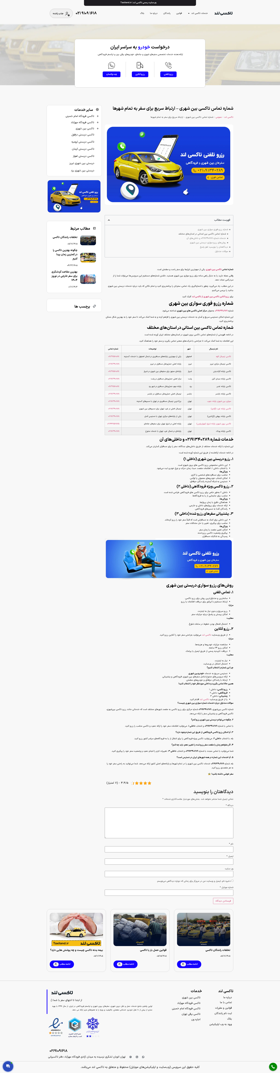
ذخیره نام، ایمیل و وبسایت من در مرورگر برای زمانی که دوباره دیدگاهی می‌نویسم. (194, 881)
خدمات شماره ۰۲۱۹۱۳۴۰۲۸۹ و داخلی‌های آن (206, 238)
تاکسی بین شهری (214, 269)
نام (231, 844)
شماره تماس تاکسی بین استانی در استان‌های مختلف (202, 234)
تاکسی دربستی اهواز (83, 156)
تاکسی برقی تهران (191, 1014)
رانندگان (166, 13)
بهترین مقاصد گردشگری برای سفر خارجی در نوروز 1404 (64, 276)
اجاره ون (195, 1019)
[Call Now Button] (273, 1067)
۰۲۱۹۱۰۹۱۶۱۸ (58, 1051)
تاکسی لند (228, 117)
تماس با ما (226, 1002)
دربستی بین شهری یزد (82, 171)
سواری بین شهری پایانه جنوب (219, 401)
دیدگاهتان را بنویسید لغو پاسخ (214, 247)
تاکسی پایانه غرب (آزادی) (221, 408)
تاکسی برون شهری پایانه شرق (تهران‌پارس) (213, 423)
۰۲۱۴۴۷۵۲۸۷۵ (113, 423)
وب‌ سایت (229, 869)
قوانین (179, 13)
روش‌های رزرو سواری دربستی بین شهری (208, 242)
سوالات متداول (221, 251)
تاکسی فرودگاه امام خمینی (80, 116)
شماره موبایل (226, 887)
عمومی (219, 117)
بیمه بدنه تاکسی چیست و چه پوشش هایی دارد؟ (76, 950)
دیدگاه (229, 805)
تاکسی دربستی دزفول (82, 135)
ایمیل (229, 856)
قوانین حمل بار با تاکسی (153, 950)
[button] (109, 220)
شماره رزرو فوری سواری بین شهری (213, 229)
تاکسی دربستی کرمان (83, 149)
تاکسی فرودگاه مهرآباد (82, 122)
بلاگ (142, 13)
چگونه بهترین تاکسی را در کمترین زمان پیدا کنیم (65, 254)
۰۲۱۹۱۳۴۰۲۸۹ (113, 363)
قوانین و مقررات (223, 1008)
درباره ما (154, 13)
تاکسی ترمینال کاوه (223, 356)
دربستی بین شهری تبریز (81, 163)
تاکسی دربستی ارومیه (82, 142)
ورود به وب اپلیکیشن (220, 1024)
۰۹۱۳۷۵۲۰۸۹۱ (113, 356)
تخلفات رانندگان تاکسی (65, 237)
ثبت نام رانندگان (223, 1013)
